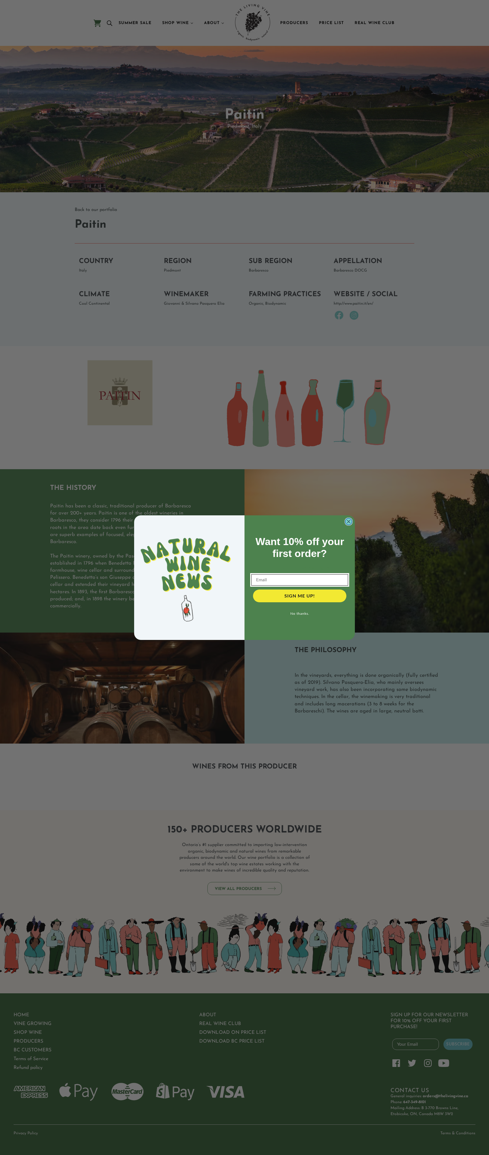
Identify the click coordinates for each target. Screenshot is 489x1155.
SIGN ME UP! (299, 596)
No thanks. (299, 613)
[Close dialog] (348, 521)
